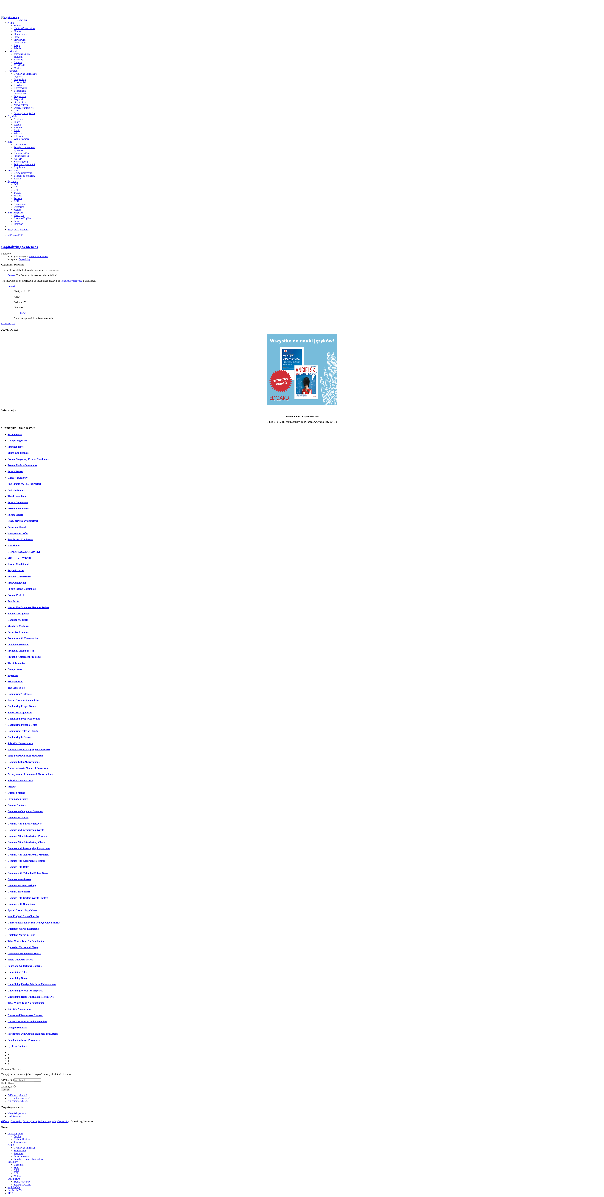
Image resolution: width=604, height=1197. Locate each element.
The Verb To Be (16, 687)
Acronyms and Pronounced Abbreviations (30, 774)
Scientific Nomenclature (20, 743)
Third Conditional (17, 496)
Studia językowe (22, 1181)
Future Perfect (15, 471)
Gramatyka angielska (24, 1147)
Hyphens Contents (17, 1046)
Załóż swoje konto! (17, 1095)
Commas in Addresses (19, 879)
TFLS (11, 1193)
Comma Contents (17, 805)
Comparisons (15, 669)
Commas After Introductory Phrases (27, 836)
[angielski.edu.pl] (10, 17)
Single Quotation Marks (20, 959)
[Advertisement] (302, 8)
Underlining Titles (17, 972)
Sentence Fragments (18, 613)
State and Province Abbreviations (25, 755)
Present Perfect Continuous (22, 465)
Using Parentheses (17, 1027)
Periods (12, 786)
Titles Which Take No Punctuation (26, 941)
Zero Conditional (17, 527)
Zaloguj (6, 1090)
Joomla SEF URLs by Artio (8, 324)
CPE (16, 1173)
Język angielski (15, 1133)
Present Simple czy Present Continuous (28, 459)
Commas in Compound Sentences (25, 811)
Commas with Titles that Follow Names (28, 873)
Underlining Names (18, 978)
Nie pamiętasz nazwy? (19, 1098)
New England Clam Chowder (23, 916)
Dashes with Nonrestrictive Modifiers (27, 1021)
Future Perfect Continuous (22, 588)
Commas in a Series (18, 817)
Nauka (11, 1144)
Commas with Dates (18, 867)
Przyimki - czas (16, 570)
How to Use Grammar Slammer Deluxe (28, 607)
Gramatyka (16, 1121)
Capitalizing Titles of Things (23, 731)
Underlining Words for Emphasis (25, 990)
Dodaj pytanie (15, 1116)
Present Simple (15, 446)
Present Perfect (16, 595)
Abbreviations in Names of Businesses (28, 768)
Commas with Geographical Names (26, 860)
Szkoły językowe (22, 1184)
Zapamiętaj (6, 1086)
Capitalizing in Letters (19, 737)
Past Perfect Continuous (20, 539)
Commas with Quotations (21, 904)
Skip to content (15, 235)
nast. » (23, 312)
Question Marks (16, 792)
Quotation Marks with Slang (23, 947)
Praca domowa (21, 1156)
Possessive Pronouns (18, 632)
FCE (16, 1167)
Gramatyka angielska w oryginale (39, 1121)
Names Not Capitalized (20, 712)
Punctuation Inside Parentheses (24, 1040)
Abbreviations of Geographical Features (29, 749)
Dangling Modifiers (18, 619)
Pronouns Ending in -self (21, 650)
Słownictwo (20, 1150)
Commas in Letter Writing (22, 885)
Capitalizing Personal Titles (22, 724)
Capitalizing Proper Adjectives (24, 718)
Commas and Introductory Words (26, 830)
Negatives (13, 675)
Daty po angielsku (17, 440)
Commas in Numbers (19, 891)
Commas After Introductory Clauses (27, 842)
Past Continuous (16, 490)
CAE (16, 1170)
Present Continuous (18, 508)
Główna (5, 1121)
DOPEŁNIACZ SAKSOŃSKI (24, 552)
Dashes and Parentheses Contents (25, 1015)
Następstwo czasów (18, 533)
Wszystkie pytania (17, 1113)
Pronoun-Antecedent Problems (24, 656)
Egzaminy (13, 1161)
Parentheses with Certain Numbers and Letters (33, 1033)
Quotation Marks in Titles (21, 935)
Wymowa (18, 1153)
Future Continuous (18, 502)
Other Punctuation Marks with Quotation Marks (34, 922)
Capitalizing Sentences (19, 247)
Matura (17, 1176)
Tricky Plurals (15, 681)
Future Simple (15, 514)
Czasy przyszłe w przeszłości (23, 520)
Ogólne (17, 1136)
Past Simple (14, 545)
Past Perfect (14, 601)
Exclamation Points (18, 799)
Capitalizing (25, 259)
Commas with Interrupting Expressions (29, 848)
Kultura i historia (22, 1139)
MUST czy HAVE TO (19, 558)
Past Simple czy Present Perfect (24, 484)
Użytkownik (7, 1079)
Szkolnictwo (14, 1178)
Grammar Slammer (38, 256)
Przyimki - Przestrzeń (19, 576)
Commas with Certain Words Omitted (28, 898)
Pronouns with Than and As (23, 638)
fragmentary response (71, 280)
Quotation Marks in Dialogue (23, 928)
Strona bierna (15, 434)
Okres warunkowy (18, 477)
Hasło (4, 1083)
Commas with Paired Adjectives (25, 823)
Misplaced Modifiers (18, 626)
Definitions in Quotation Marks (24, 953)
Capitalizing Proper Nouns (22, 706)
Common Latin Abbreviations (23, 762)
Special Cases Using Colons (22, 910)
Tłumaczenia (20, 1142)
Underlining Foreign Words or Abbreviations (32, 984)
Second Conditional (18, 564)
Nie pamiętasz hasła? (18, 1101)
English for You (15, 1190)
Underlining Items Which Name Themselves (31, 996)
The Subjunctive (16, 663)
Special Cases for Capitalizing (23, 700)
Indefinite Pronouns (18, 644)
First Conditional (17, 582)
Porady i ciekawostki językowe (29, 1159)
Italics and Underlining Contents (25, 966)
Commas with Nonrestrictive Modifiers (28, 854)
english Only (14, 1187)
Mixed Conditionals (18, 453)
